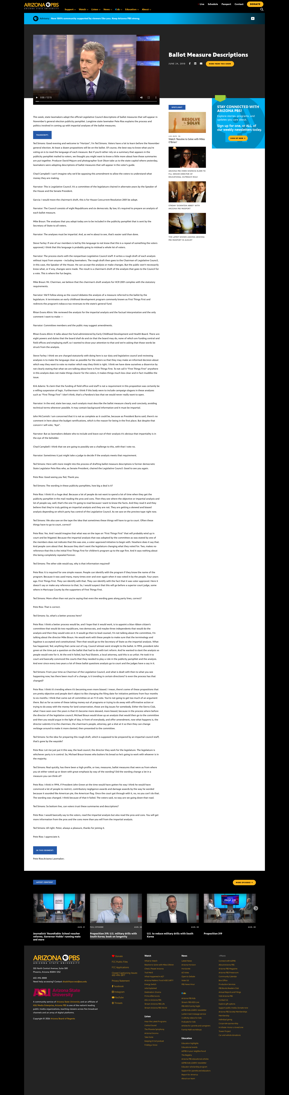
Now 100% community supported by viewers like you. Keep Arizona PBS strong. (95, 18)
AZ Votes (185, 972)
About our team (188, 1078)
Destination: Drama (152, 992)
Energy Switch (150, 984)
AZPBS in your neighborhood (194, 1051)
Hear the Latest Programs (155, 1021)
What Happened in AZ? (154, 976)
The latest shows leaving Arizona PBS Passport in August (187, 238)
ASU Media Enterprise (43, 1005)
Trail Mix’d (148, 972)
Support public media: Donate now (233, 1008)
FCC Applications (120, 967)
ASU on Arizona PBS (152, 1000)
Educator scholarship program (194, 1067)
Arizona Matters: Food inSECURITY (158, 980)
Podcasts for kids (189, 1022)
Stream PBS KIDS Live (190, 1002)
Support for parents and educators (196, 1071)
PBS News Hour (188, 984)
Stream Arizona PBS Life (154, 1004)
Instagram (119, 991)
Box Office (223, 980)
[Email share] (202, 63)
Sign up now (237, 138)
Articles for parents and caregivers (196, 1026)
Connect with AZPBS (227, 961)
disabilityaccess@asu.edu (75, 981)
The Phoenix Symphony (154, 1029)
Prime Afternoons (152, 996)
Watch (147, 955)
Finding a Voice (150, 1045)
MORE (243, 882)
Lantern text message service (194, 1014)
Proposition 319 (213, 933)
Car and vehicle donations (230, 1035)
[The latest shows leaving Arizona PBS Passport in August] (187, 214)
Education (187, 1038)
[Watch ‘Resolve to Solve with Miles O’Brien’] (187, 113)
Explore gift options (227, 1004)
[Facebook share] (191, 63)
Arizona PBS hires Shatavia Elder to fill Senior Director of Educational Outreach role (187, 174)
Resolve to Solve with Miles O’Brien (159, 965)
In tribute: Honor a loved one (231, 1027)
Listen (147, 1016)
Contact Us (223, 1000)
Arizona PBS (60, 1005)
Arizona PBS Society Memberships (233, 1012)
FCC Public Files (120, 961)
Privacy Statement (121, 980)
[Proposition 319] (230, 895)
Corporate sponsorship (228, 1023)
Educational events (189, 1047)
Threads (118, 1003)
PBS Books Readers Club (229, 988)
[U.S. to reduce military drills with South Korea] (173, 895)
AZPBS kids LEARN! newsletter (194, 1010)
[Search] (261, 9)
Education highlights (190, 1043)
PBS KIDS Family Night (191, 1006)
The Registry (187, 1055)
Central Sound (150, 1025)
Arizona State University (68, 1002)
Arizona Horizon (189, 965)
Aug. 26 (174, 136)
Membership (224, 1015)
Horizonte (186, 969)
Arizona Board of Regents (63, 1018)
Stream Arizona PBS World (155, 1008)
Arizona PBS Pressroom (229, 972)
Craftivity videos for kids (192, 1018)
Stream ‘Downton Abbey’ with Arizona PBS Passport (184, 207)
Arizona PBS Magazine (228, 969)
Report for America (190, 1074)
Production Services (227, 984)
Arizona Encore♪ (151, 1033)
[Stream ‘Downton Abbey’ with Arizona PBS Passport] (187, 182)
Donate (119, 956)
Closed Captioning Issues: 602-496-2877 (125, 974)
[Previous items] (33, 908)
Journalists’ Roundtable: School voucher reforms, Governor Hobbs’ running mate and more (57, 936)
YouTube (119, 997)
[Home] (41, 5)
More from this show (220, 64)
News (184, 955)
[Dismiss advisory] (252, 18)
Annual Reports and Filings (230, 992)
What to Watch (150, 961)
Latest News (187, 961)
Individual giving (225, 1019)
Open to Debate (188, 976)
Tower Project (225, 1031)
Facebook (118, 986)
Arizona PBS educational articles (195, 1059)
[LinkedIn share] (196, 63)
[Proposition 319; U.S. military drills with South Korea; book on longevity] (116, 895)
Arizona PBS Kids (188, 998)
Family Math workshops (192, 1029)
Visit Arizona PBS (226, 996)
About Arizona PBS (226, 965)
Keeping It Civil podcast (154, 1041)
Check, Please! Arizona (154, 969)
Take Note (148, 1037)
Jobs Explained (150, 988)
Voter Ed (185, 980)
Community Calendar (228, 976)
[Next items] (256, 908)
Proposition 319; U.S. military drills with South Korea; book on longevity (113, 935)
